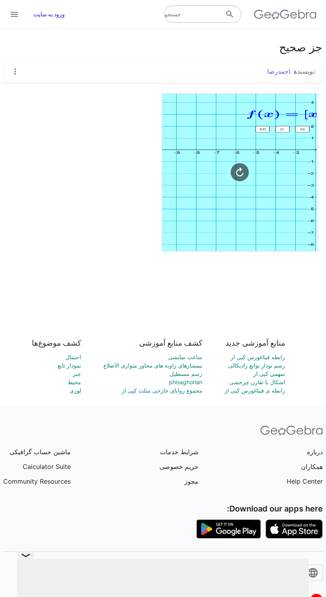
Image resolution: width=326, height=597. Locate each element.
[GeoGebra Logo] (285, 14)
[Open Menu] (14, 14)
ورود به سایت (49, 14)
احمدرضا (279, 71)
